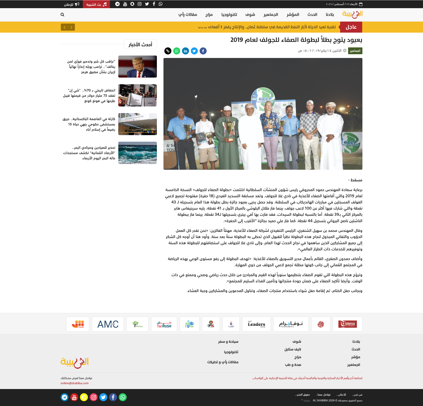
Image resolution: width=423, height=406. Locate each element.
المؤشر (293, 14)
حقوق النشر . (302, 395)
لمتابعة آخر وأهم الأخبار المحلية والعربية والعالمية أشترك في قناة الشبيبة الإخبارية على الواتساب (307, 378)
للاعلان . (341, 395)
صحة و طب (293, 365)
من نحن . (357, 395)
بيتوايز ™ (305, 400)
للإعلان (69, 4)
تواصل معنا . (323, 395)
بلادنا (330, 14)
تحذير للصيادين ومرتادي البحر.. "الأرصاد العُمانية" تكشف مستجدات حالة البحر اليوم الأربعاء (89, 153)
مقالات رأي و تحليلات (222, 362)
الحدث (312, 14)
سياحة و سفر (228, 342)
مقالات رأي (187, 14)
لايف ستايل (292, 349)
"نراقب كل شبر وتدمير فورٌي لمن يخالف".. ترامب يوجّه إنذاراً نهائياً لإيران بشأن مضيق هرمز (91, 66)
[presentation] (71, 27)
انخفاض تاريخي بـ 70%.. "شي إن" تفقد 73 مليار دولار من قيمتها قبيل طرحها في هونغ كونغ (89, 95)
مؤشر (355, 357)
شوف (250, 14)
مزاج (209, 14)
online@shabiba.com (75, 383)
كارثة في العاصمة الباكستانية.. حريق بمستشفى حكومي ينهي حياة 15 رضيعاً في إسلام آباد (253, 27)
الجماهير (270, 14)
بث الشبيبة (94, 4)
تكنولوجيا (229, 14)
